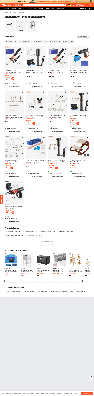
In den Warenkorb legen (14, 86)
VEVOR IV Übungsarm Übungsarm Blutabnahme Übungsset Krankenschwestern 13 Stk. (35, 162)
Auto (10, 12)
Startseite (6, 12)
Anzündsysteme (21, 12)
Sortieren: (80, 36)
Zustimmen (86, 393)
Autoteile (14, 12)
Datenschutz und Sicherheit (72, 393)
